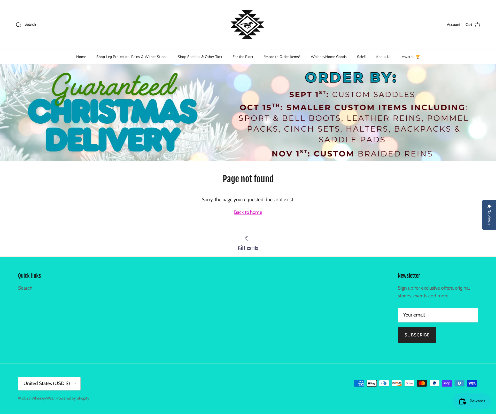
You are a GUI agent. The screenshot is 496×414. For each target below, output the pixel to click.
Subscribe (417, 334)
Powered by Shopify (72, 398)
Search (25, 288)
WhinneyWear (43, 398)
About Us (383, 56)
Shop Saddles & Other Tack (200, 56)
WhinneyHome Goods (329, 56)
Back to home (248, 212)
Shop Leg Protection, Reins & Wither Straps (131, 56)
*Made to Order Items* (282, 56)
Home (81, 56)
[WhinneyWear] (248, 24)
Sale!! (361, 56)
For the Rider (243, 56)
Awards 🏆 (411, 56)
